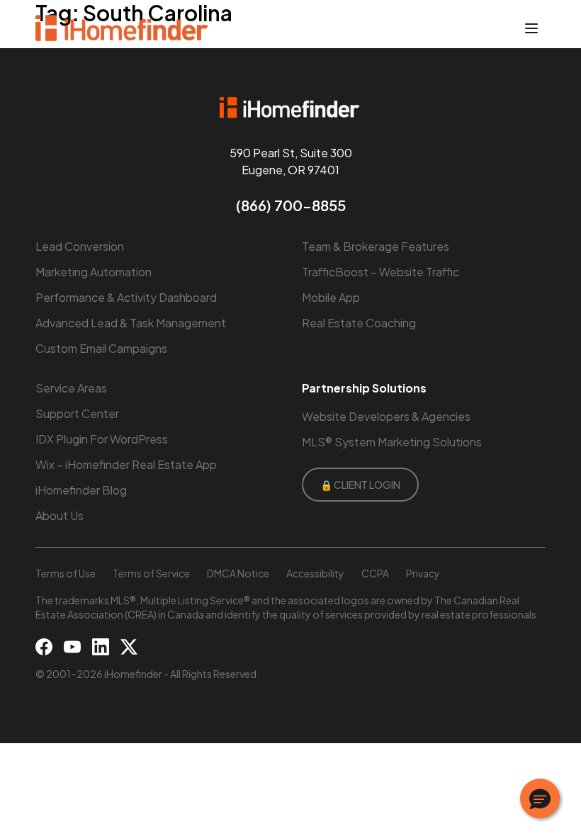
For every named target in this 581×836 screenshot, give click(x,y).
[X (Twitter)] (128, 646)
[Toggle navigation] (531, 28)
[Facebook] (43, 646)
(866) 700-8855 (291, 205)
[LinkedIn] (100, 646)
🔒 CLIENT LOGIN (360, 484)
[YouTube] (72, 646)
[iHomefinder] (122, 28)
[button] (540, 798)
